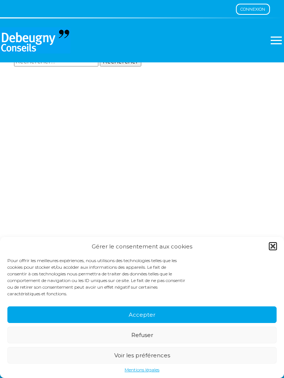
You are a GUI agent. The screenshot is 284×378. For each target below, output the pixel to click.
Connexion (252, 9)
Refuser (142, 335)
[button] (273, 246)
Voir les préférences (142, 355)
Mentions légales (142, 369)
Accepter (142, 314)
